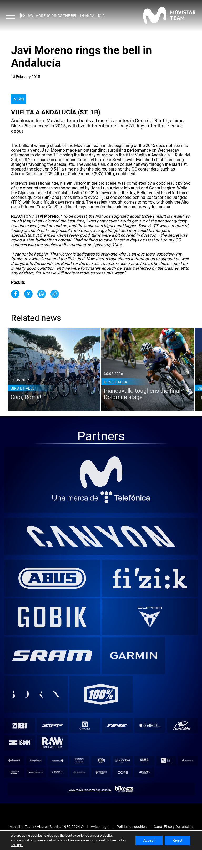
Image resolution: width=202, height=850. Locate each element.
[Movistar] (101, 472)
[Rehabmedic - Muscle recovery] (187, 760)
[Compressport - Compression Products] (166, 760)
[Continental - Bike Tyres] (14, 760)
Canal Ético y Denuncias (173, 827)
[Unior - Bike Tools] (57, 772)
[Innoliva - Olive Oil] (36, 772)
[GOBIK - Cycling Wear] (52, 617)
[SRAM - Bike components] (52, 655)
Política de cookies (132, 827)
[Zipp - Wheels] (52, 725)
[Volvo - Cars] (150, 617)
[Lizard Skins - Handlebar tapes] (182, 725)
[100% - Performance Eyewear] (100, 694)
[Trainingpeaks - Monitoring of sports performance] (101, 772)
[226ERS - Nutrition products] (19, 725)
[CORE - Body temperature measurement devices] (122, 772)
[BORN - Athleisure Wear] (35, 694)
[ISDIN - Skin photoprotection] (19, 742)
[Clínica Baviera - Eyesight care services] (79, 772)
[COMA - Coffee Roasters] (144, 760)
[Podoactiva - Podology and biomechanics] (57, 760)
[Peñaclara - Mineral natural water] (14, 772)
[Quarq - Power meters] (85, 725)
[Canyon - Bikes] (101, 536)
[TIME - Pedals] (117, 725)
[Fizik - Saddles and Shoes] (150, 578)
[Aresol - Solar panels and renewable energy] (144, 772)
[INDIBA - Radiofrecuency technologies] (79, 760)
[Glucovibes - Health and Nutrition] (122, 760)
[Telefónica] (101, 497)
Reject (178, 840)
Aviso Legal (100, 827)
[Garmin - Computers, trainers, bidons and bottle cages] (133, 655)
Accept (149, 840)
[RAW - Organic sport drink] (52, 742)
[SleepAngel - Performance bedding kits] (36, 760)
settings (17, 845)
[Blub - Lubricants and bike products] (101, 760)
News (19, 99)
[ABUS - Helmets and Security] (52, 578)
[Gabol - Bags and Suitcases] (150, 725)
